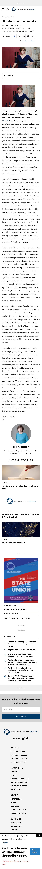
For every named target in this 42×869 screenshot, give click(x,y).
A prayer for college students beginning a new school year (21, 655)
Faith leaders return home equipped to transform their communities (20, 670)
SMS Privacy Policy (19, 759)
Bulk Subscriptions (19, 786)
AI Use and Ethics (18, 762)
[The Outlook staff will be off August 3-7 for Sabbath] (21, 502)
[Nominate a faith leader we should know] (21, 473)
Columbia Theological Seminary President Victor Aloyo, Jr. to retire (22, 644)
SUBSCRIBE (10, 605)
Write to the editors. (28, 41)
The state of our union (13, 542)
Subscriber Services (19, 779)
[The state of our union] (21, 530)
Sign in (5, 842)
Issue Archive (16, 789)
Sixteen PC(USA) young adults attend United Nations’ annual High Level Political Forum (21, 678)
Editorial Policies (19, 755)
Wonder (6, 121)
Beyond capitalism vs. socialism (22, 650)
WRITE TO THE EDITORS (17, 618)
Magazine (17, 767)
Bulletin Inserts (18, 813)
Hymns (13, 802)
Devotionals (17, 799)
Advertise (15, 830)
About (15, 747)
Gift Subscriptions (19, 782)
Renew (13, 775)
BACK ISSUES (11, 614)
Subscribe (21, 716)
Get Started (34, 851)
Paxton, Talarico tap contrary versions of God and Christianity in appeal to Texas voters (22, 662)
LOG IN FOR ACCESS (15, 609)
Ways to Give (16, 826)
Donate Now (16, 823)
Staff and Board (18, 751)
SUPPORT (16, 818)
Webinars (15, 806)
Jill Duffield (13, 26)
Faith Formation (18, 810)
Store (14, 795)
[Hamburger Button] (3, 9)
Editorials (8, 16)
